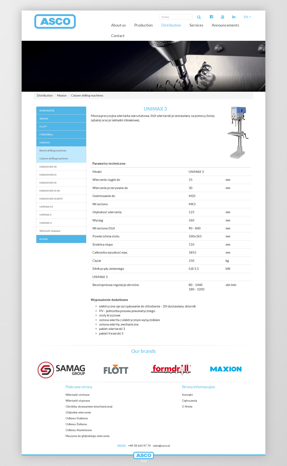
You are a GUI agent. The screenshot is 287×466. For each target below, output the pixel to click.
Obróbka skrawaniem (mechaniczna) (89, 406)
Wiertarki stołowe (78, 394)
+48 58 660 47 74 (139, 445)
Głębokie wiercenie (78, 412)
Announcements (225, 25)
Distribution (171, 25)
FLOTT (43, 126)
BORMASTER (46, 110)
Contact (118, 35)
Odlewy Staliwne (77, 418)
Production (143, 25)
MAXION (44, 142)
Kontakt (187, 394)
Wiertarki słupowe (49, 230)
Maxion (62, 95)
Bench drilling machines (53, 150)
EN (246, 17)
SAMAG (43, 118)
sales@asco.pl (161, 445)
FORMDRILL (46, 134)
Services (196, 25)
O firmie (187, 406)
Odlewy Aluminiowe (79, 430)
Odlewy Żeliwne (76, 424)
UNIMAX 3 (45, 214)
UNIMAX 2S (46, 206)
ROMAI (43, 239)
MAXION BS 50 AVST (51, 198)
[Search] (199, 17)
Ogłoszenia (189, 400)
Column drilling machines (87, 95)
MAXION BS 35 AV (49, 190)
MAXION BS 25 (48, 174)
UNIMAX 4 (45, 222)
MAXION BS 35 (48, 182)
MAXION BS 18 (48, 166)
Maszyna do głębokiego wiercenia (87, 436)
